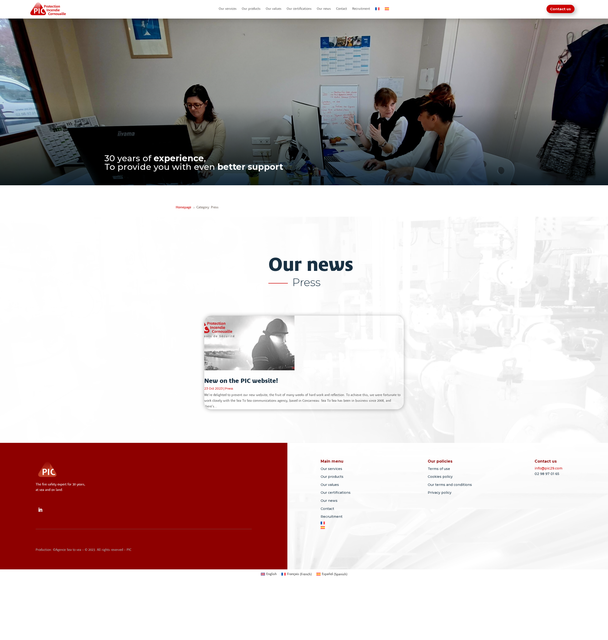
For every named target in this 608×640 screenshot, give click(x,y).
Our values (273, 9)
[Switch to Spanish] (387, 9)
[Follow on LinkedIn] (40, 509)
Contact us (560, 9)
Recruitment (361, 9)
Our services (228, 9)
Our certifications (299, 9)
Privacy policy (439, 492)
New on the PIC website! (241, 380)
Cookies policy (440, 476)
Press (229, 388)
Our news (324, 9)
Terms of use (439, 469)
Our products (251, 9)
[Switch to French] (377, 9)
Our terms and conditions (450, 485)
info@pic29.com (548, 468)
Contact (341, 9)
